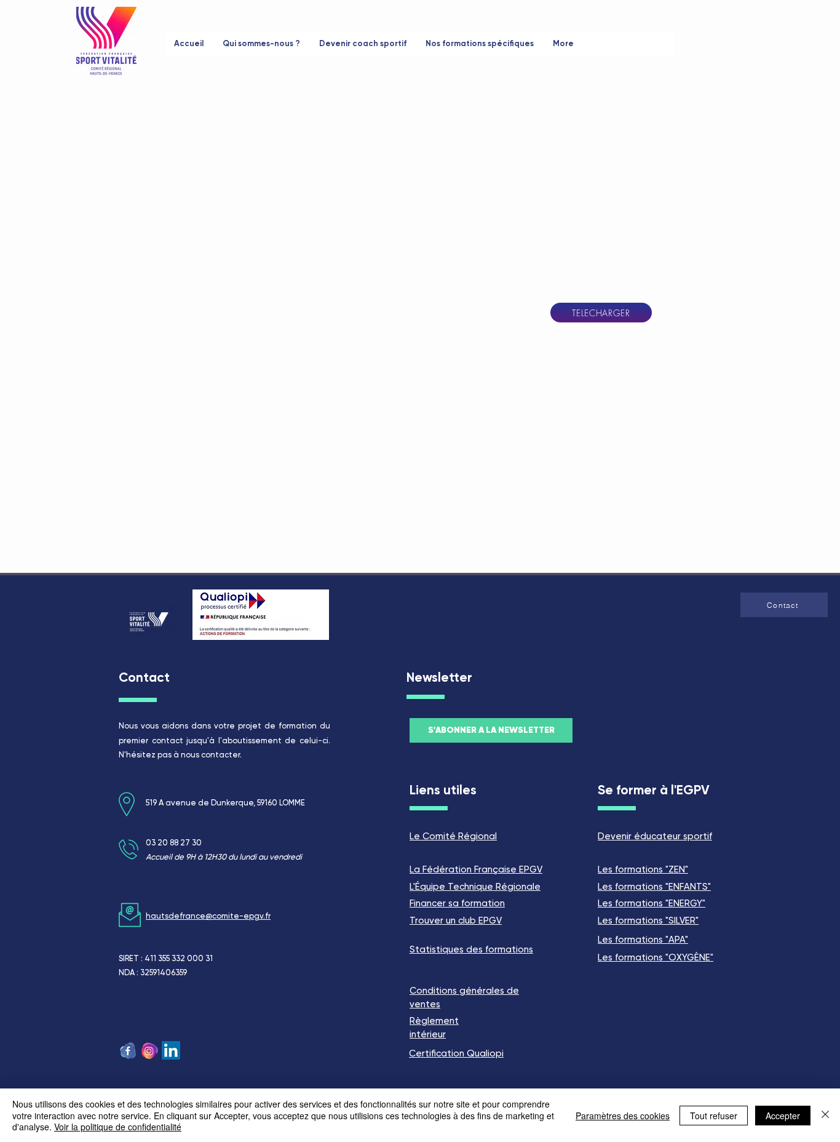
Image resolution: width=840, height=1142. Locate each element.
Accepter (783, 1115)
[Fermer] (825, 1115)
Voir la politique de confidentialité (117, 1126)
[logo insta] (149, 1050)
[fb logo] (128, 1050)
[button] (784, 605)
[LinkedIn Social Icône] (171, 1050)
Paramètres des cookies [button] (623, 1115)
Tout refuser (713, 1115)
